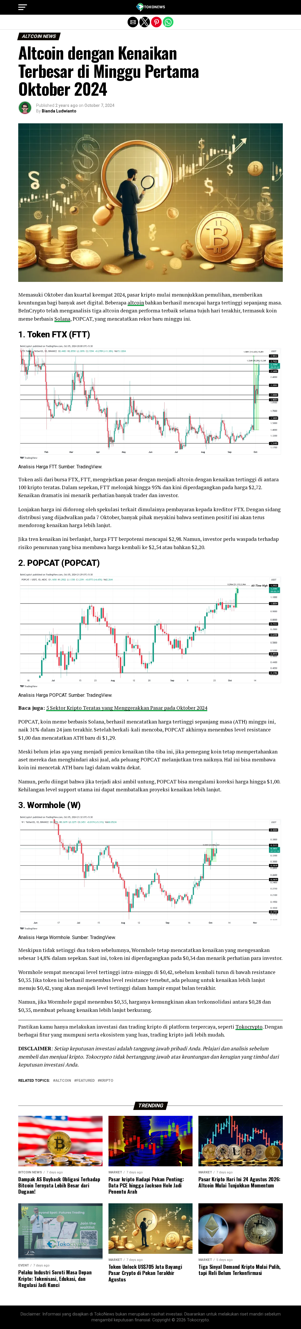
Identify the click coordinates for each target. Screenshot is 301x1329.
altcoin (136, 302)
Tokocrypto (248, 1026)
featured (85, 1081)
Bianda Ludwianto (59, 111)
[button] (22, 7)
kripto (106, 1081)
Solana (62, 318)
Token (38, 334)
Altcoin (63, 1081)
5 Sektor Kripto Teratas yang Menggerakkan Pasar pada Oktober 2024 (126, 707)
